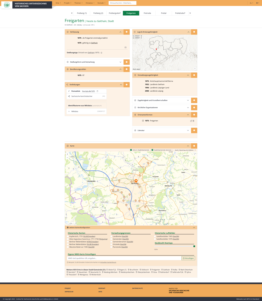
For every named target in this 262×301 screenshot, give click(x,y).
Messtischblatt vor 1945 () (81, 247)
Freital (163, 13)
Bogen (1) (122, 270)
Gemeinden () (121, 239)
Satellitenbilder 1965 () (167, 236)
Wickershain (96, 274)
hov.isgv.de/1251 (88, 91)
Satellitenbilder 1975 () (167, 239)
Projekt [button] (67, 3)
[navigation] (131, 13)
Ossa (155, 272)
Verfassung (74, 32)
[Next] (190, 13)
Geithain (94, 43)
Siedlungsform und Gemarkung (82, 62)
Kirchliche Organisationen (148, 107)
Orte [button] (58, 3)
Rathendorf (164, 272)
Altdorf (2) (112, 270)
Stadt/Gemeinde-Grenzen (163, 150)
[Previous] (72, 13)
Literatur (141, 130)
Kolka (175, 270)
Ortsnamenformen (145, 115)
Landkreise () (120, 236)
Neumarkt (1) (95, 272)
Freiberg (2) (98, 13)
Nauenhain (83, 272)
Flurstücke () (120, 247)
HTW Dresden (92, 242)
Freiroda (147, 13)
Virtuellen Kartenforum (108, 262)
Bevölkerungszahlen (78, 69)
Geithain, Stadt (105, 21)
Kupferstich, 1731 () (82, 236)
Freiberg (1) (82, 13)
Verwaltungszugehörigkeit (148, 75)
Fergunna (103, 239)
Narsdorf (71, 272)
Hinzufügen (189, 258)
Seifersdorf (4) (177, 272)
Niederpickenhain (127, 272)
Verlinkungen (75, 84)
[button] (193, 121)
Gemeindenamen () (123, 242)
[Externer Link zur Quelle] (191, 121)
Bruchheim (134, 270)
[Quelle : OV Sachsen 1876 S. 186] (193, 121)
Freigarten (156, 270)
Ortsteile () (119, 244)
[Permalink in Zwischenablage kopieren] (97, 91)
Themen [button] (78, 3)
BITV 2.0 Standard (253, 299)
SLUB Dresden (89, 236)
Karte (72, 146)
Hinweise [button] (89, 3)
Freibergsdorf (114, 13)
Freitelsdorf (180, 13)
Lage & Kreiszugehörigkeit (147, 32)
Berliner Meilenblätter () (83, 242)
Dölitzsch (145, 270)
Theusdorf (72, 274)
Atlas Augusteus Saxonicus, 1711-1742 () (88, 239)
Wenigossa (84, 274)
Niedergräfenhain (110, 272)
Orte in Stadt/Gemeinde (141, 150)
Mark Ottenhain (187, 270)
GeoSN (91, 247)
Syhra (188, 272)
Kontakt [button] (101, 3)
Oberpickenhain (144, 272)
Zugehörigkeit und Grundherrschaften (152, 100)
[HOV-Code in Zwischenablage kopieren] (84, 25)
